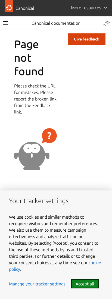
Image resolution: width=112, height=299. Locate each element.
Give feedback (86, 39)
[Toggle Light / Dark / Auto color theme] (106, 23)
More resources (86, 7)
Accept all (85, 283)
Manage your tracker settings (37, 283)
